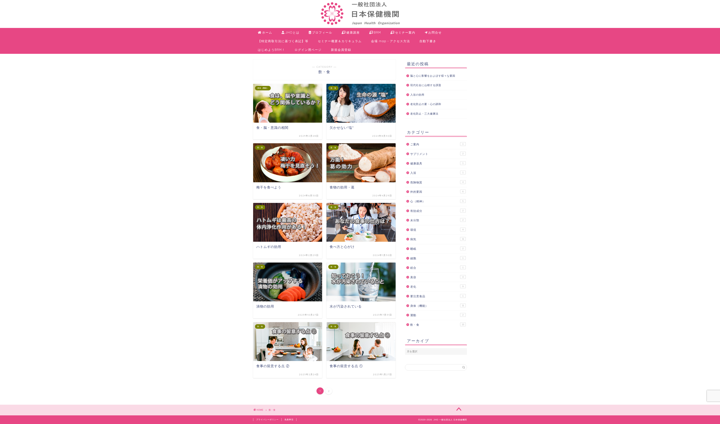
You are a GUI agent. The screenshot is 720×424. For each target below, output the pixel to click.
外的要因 (437, 191)
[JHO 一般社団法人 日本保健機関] (360, 27)
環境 (437, 229)
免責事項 (288, 419)
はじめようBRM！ (271, 50)
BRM (377, 32)
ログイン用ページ (308, 50)
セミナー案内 (405, 32)
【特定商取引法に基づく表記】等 (283, 41)
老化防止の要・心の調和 (425, 104)
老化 (437, 286)
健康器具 (437, 163)
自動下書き (427, 41)
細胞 (437, 258)
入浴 (437, 172)
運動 (437, 315)
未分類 (437, 220)
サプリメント (437, 153)
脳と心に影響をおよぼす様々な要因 (432, 75)
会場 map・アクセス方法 (390, 41)
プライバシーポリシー (267, 419)
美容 (437, 277)
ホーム (267, 32)
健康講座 (353, 32)
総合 (437, 267)
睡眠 (437, 248)
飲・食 (437, 324)
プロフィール (322, 32)
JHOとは (292, 32)
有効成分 (437, 210)
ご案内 (437, 144)
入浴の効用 (417, 94)
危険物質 (437, 182)
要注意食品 (437, 296)
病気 (437, 239)
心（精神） (437, 201)
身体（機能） (437, 305)
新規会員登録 (341, 50)
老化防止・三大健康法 (424, 113)
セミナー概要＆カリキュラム (340, 41)
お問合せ (435, 32)
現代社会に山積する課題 (425, 85)
